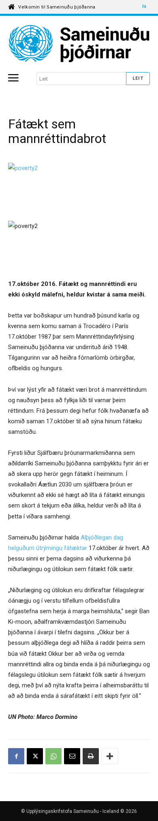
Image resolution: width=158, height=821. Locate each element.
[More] (109, 756)
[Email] (72, 756)
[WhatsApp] (53, 756)
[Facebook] (16, 756)
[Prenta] (91, 756)
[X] (35, 756)
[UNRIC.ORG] (79, 44)
